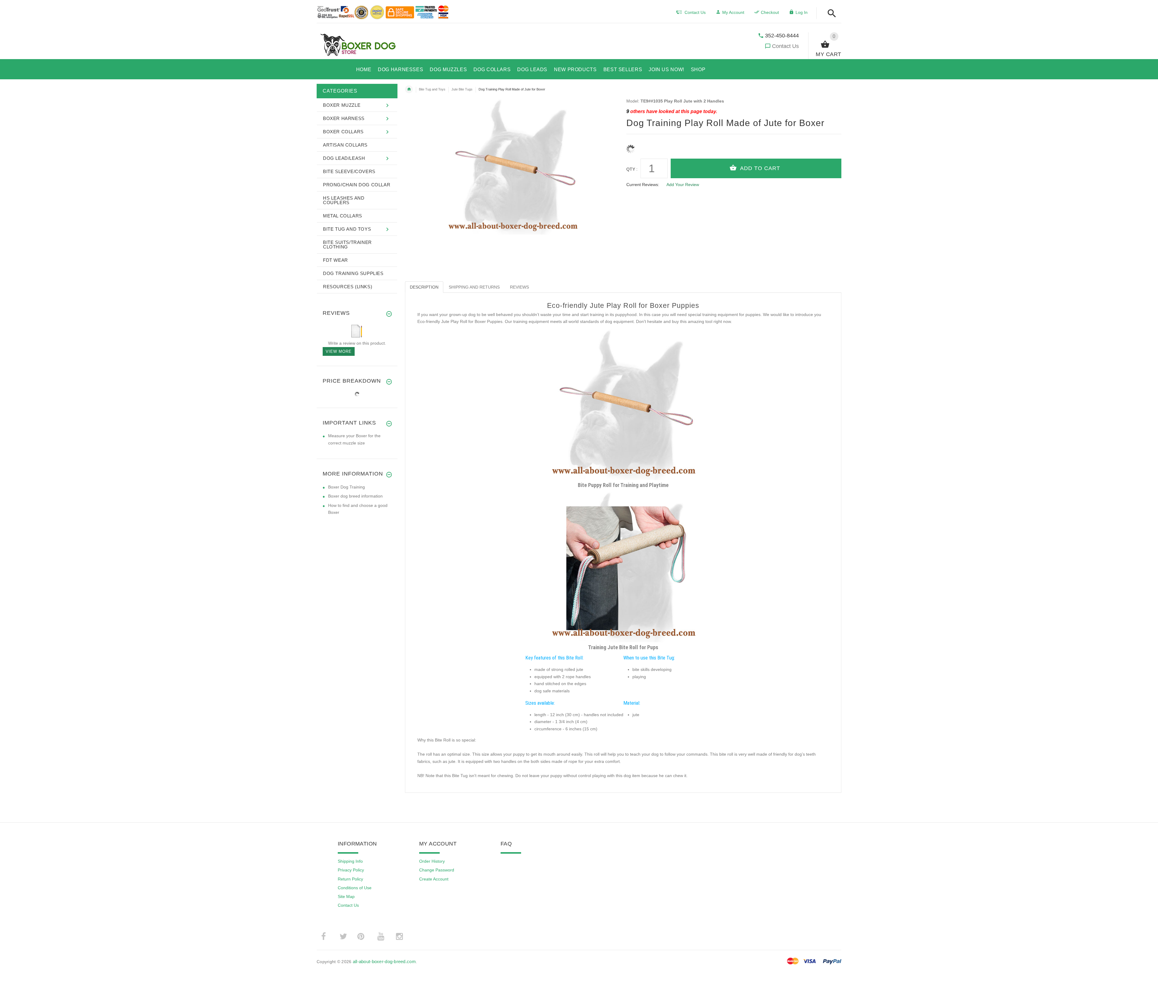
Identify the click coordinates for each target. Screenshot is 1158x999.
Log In (802, 12)
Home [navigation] (409, 89)
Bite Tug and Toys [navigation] (432, 89)
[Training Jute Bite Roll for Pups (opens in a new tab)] (623, 566)
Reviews (519, 287)
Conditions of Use (355, 887)
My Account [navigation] (733, 12)
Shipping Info (350, 861)
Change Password (436, 870)
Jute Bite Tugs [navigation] (462, 89)
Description (424, 287)
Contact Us (785, 46)
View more (339, 351)
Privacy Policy (351, 870)
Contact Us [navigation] (695, 12)
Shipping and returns (474, 287)
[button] (830, 13)
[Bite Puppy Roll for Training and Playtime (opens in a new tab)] (623, 404)
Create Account (433, 879)
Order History (432, 861)
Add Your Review (682, 184)
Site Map (346, 896)
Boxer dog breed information (355, 496)
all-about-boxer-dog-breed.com (384, 961)
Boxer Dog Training (346, 487)
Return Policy (350, 879)
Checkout (770, 12)
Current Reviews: (642, 184)
